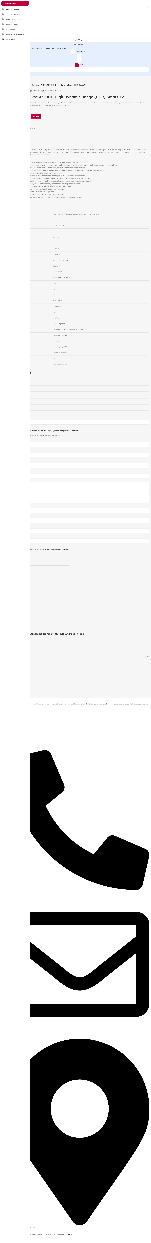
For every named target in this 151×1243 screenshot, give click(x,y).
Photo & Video (13, 741)
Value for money (14, 448)
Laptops (11, 730)
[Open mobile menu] (78, 32)
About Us (11, 720)
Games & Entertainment (17, 745)
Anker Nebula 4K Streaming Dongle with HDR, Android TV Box (46, 633)
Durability (11, 459)
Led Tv (31, 85)
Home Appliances (14, 738)
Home (10, 712)
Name (11, 526)
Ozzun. (69, 1235)
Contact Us (12, 724)
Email (11, 536)
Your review (13, 480)
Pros (10, 506)
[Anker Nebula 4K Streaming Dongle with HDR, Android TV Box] (38, 596)
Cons (10, 516)
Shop (10, 716)
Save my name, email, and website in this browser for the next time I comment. (38, 549)
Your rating (13, 440)
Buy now (36, 116)
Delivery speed (14, 469)
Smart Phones (13, 734)
